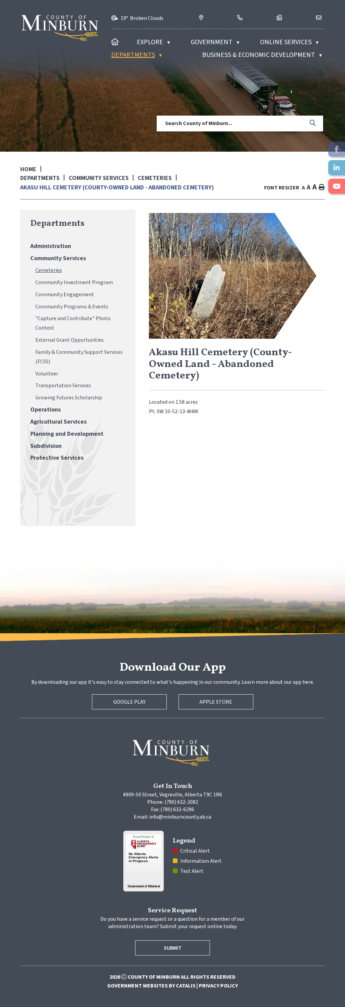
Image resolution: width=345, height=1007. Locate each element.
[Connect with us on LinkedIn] (336, 167)
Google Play (129, 702)
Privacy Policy (218, 985)
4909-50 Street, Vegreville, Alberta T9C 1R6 (172, 794)
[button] (313, 123)
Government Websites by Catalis (151, 985)
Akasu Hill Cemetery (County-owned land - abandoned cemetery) (117, 187)
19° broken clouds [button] (142, 18)
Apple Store (215, 702)
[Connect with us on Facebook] (336, 149)
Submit (173, 948)
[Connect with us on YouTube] (336, 186)
